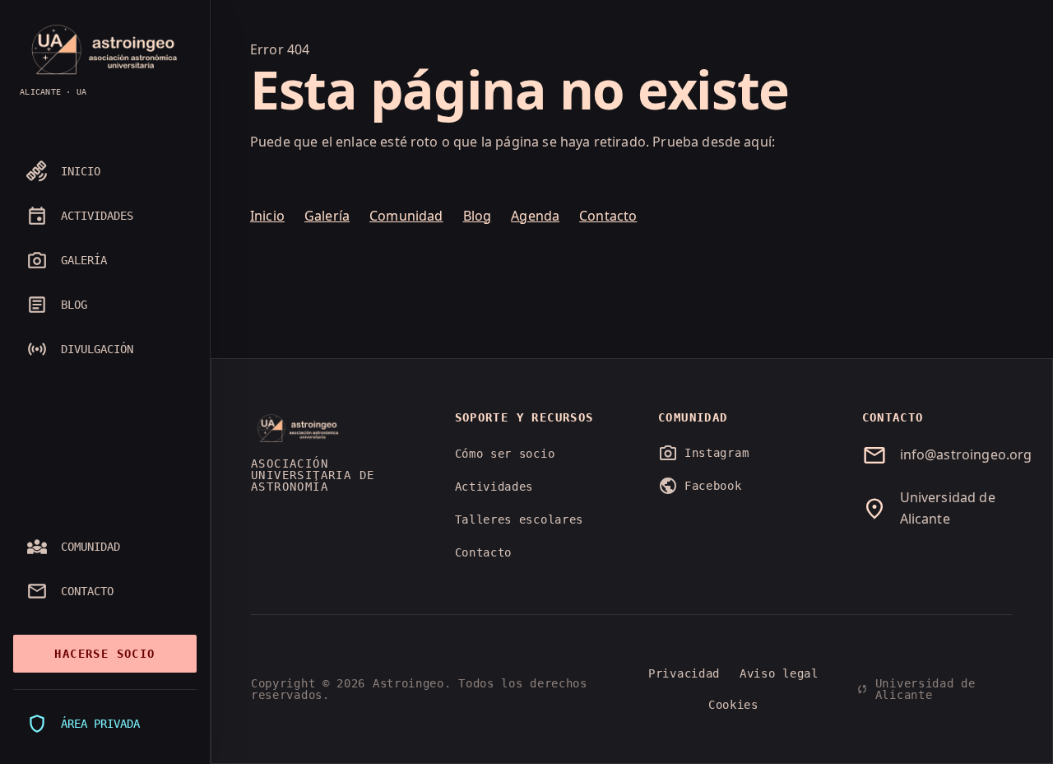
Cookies (733, 704)
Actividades (494, 486)
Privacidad (684, 673)
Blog (477, 216)
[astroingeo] (105, 49)
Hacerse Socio (104, 653)
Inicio (267, 216)
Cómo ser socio (505, 453)
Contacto (608, 216)
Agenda (535, 216)
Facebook (700, 486)
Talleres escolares (519, 519)
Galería (327, 216)
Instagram (703, 453)
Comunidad (406, 216)
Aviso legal (779, 673)
